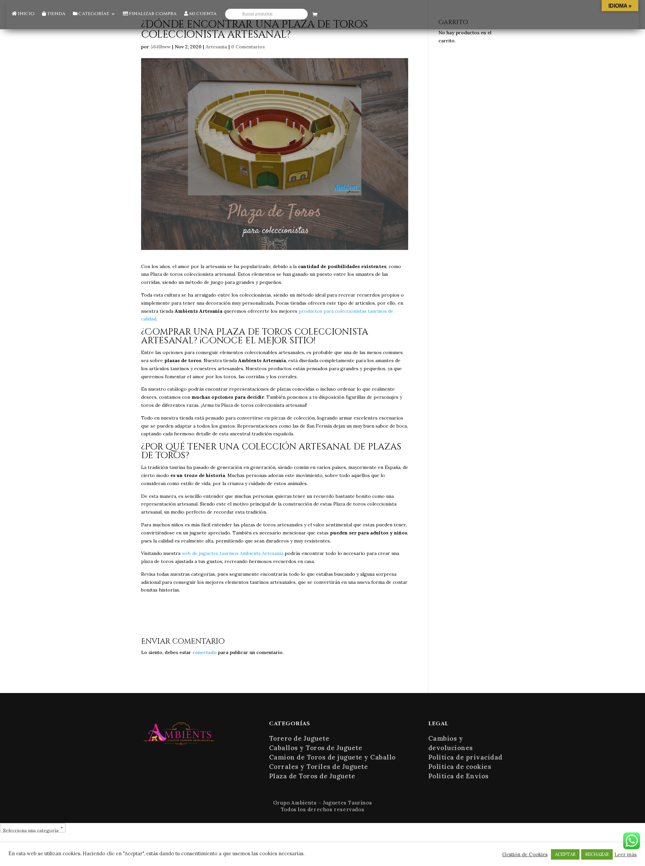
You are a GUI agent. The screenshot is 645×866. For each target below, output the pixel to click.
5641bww (160, 47)
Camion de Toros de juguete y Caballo (332, 757)
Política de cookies (459, 767)
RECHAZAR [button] (597, 854)
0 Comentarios (248, 47)
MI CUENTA (202, 14)
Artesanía (216, 47)
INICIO (26, 14)
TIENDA (56, 14)
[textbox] (32, 830)
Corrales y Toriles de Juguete (318, 767)
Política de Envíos (458, 776)
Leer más (625, 855)
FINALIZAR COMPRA (152, 14)
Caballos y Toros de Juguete (315, 748)
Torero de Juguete (299, 738)
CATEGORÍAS (93, 14)
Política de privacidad (465, 757)
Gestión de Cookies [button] (525, 855)
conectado (204, 652)
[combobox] (33, 827)
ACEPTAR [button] (565, 854)
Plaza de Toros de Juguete (312, 776)
